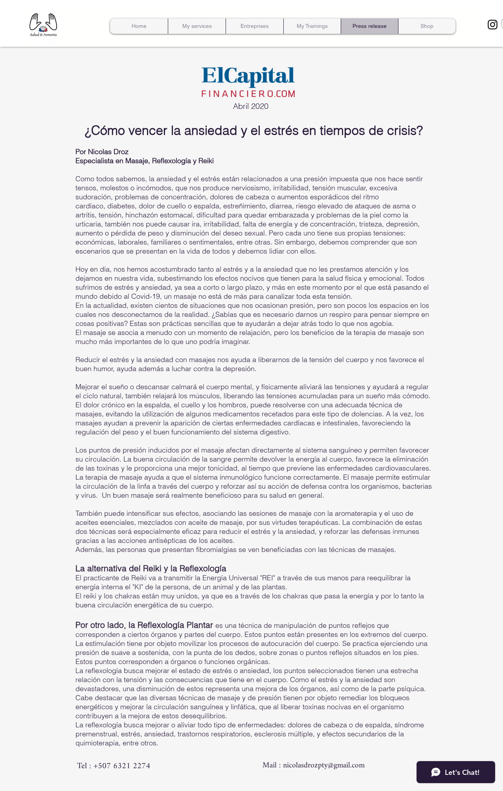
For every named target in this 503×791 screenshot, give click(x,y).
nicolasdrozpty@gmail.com (324, 766)
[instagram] (492, 24)
